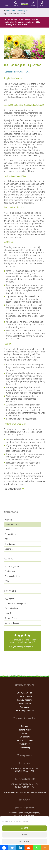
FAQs (7, 581)
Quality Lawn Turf (24, 693)
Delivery (24, 726)
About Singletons (12, 566)
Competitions (10, 534)
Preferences (24, 841)
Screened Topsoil (12, 623)
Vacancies (9, 549)
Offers (7, 539)
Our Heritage (10, 571)
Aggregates (9, 598)
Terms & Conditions (24, 740)
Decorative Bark (11, 608)
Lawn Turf (9, 613)
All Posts (8, 520)
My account (24, 737)
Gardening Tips (12, 525)
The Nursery (10, 544)
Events (7, 529)
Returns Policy (25, 730)
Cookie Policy (24, 747)
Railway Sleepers (12, 618)
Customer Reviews (12, 576)
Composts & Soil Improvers (16, 603)
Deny (24, 835)
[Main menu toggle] (7, 3)
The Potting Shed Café (24, 710)
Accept (24, 828)
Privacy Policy (24, 744)
